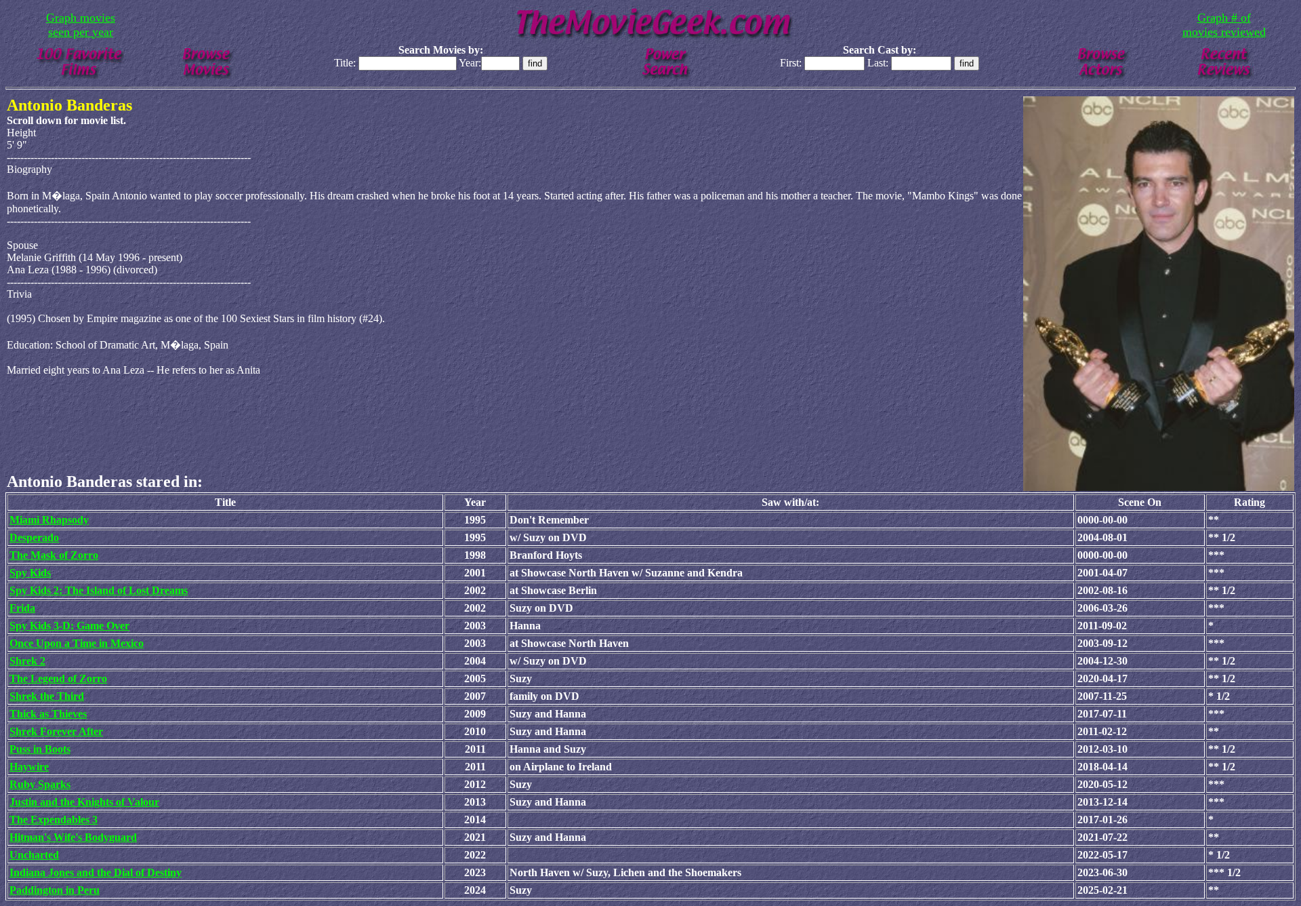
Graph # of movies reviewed (1224, 25)
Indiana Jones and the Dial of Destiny (95, 872)
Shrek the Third (46, 696)
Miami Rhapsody (49, 520)
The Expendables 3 (53, 819)
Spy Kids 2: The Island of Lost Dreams (98, 590)
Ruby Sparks (39, 784)
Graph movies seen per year (80, 25)
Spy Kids (30, 572)
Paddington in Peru (54, 890)
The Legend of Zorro (58, 678)
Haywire (29, 766)
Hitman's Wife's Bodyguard (73, 837)
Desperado (34, 537)
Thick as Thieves (48, 714)
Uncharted (34, 855)
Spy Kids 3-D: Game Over (69, 625)
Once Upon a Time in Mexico (76, 643)
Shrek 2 (27, 661)
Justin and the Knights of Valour (84, 802)
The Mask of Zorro (53, 555)
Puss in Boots (39, 749)
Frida (22, 608)
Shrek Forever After (56, 731)
